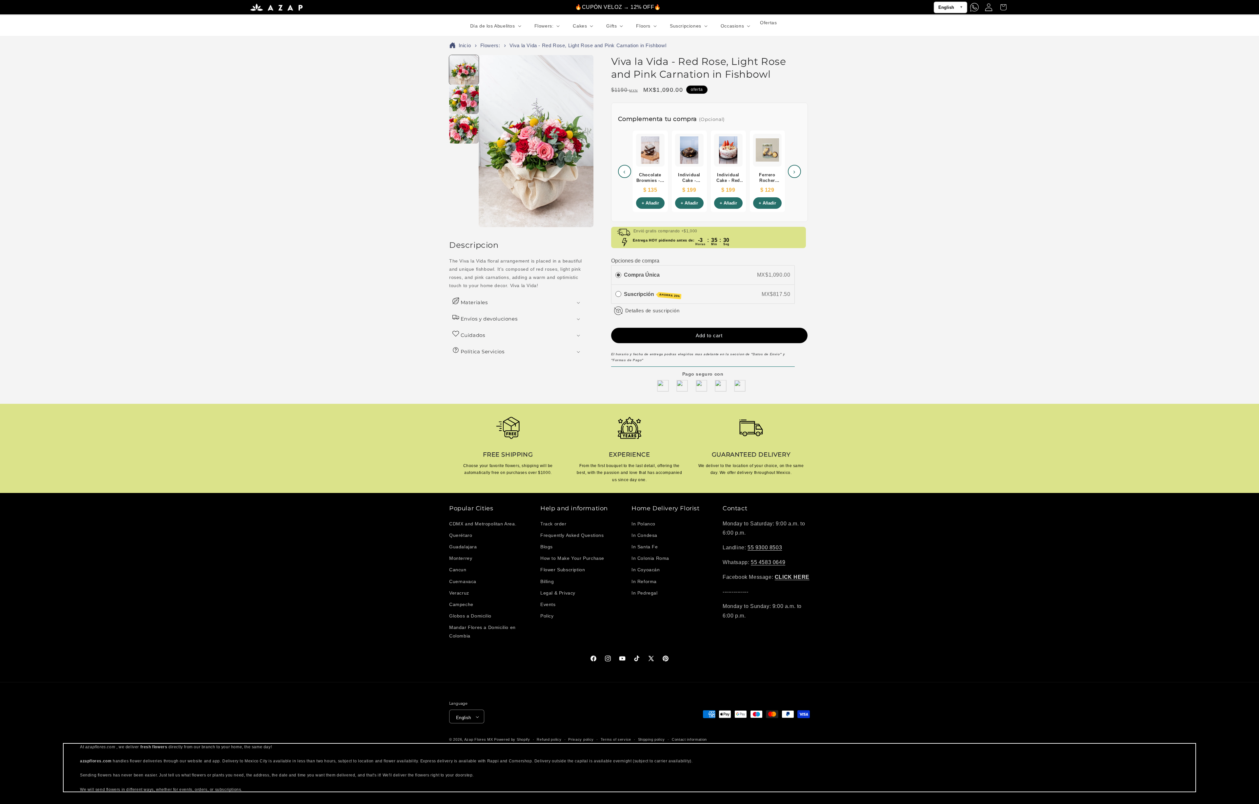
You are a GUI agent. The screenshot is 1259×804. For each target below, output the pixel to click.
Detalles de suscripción (652, 310)
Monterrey (460, 558)
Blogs (546, 546)
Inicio (465, 46)
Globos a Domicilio (470, 615)
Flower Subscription (562, 569)
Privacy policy (581, 739)
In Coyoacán (645, 569)
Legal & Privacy (557, 592)
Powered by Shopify (512, 740)
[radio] (618, 274)
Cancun (458, 569)
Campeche (461, 604)
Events (548, 604)
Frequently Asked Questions (572, 535)
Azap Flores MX (478, 740)
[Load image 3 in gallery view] (464, 130)
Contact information (689, 739)
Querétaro (460, 535)
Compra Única (642, 274)
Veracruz (459, 592)
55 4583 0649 (768, 562)
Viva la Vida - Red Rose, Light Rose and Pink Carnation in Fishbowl (588, 46)
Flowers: (490, 46)
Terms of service (616, 739)
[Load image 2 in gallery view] (464, 100)
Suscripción (652, 294)
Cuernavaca (462, 581)
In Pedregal (644, 592)
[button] (495, 26)
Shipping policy (651, 739)
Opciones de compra (635, 261)
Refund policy (549, 739)
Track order (553, 523)
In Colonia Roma (650, 558)
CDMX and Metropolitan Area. (482, 523)
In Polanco (643, 523)
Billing (547, 581)
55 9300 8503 (765, 547)
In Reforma (644, 581)
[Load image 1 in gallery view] (464, 71)
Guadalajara (463, 546)
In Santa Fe (644, 546)
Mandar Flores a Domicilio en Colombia (482, 631)
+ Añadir (650, 204)
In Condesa (644, 535)
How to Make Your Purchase (572, 558)
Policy (547, 615)
